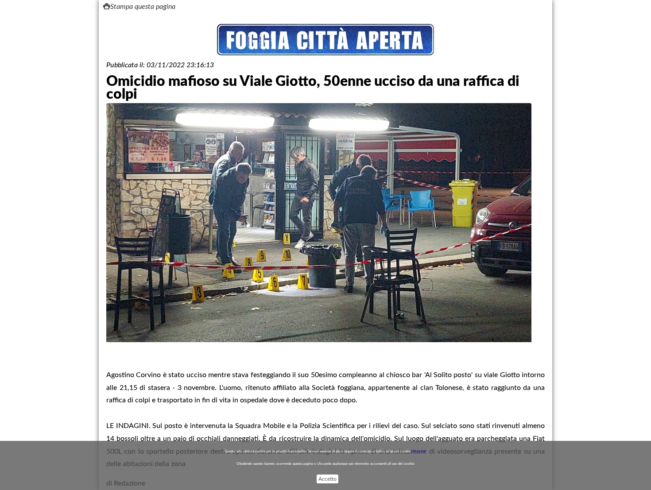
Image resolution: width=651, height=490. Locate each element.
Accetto (327, 479)
